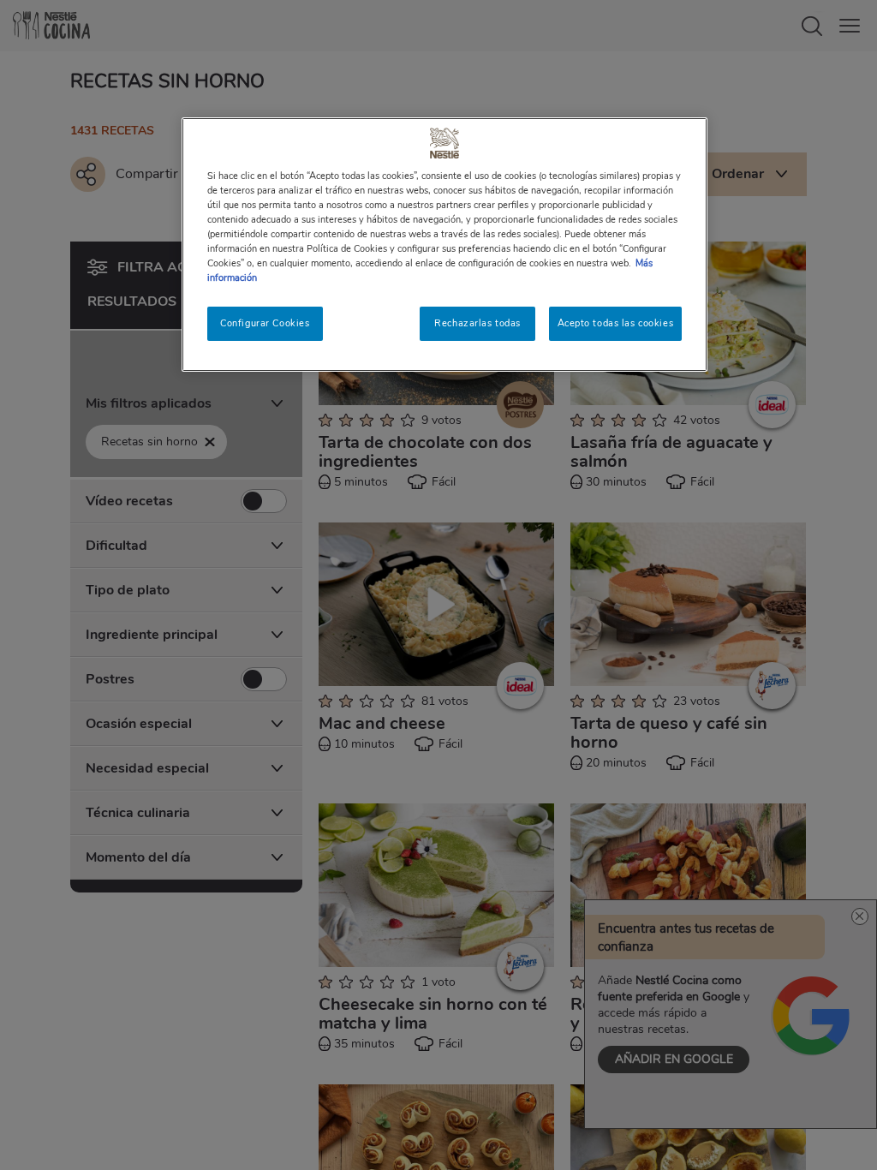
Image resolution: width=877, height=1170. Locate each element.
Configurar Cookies (264, 323)
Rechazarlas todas (477, 323)
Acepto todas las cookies (616, 323)
